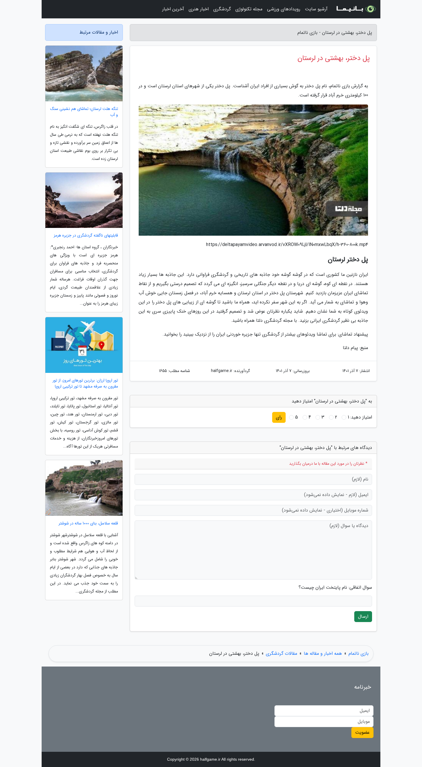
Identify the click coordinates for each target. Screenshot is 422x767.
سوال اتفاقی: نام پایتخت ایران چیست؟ (335, 587)
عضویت (362, 732)
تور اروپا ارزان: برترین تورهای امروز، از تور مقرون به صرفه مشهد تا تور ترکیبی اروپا (85, 383)
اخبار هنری (199, 9)
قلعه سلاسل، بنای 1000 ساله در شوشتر (88, 523)
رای (279, 417)
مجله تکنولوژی (248, 9)
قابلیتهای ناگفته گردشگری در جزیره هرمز (86, 236)
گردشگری (222, 9)
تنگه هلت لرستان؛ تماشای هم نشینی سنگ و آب (84, 112)
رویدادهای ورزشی (283, 9)
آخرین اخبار (173, 9)
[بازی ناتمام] (355, 9)
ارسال (363, 616)
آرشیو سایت (316, 9)
